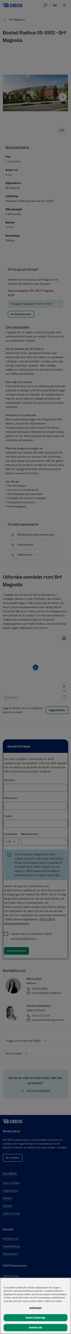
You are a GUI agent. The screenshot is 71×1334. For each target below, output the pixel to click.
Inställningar (35, 1308)
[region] (35, 1306)
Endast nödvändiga (35, 1317)
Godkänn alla (35, 1327)
